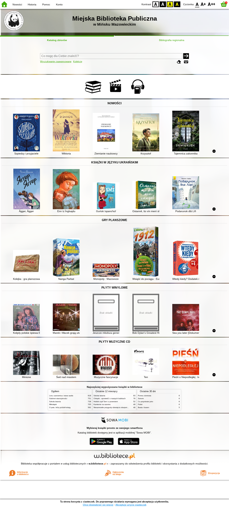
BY (177, 4)
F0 (197, 4)
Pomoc (46, 4)
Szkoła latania (55, 401)
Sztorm (141, 398)
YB (170, 4)
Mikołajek (53, 404)
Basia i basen (143, 407)
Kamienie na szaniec (102, 404)
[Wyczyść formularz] (179, 62)
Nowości (17, 4)
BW (162, 4)
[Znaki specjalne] (186, 62)
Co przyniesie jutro (145, 401)
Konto (59, 4)
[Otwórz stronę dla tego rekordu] (27, 133)
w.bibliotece (97, 463)
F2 (211, 4)
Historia (32, 4)
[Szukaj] (186, 56)
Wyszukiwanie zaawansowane (55, 61)
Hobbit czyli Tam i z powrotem (106, 401)
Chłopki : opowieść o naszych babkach (110, 398)
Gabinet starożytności (58, 398)
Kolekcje (77, 61)
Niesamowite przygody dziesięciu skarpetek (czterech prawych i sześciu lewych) (126, 407)
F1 (203, 4)
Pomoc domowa (144, 396)
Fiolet (140, 404)
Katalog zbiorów (57, 40)
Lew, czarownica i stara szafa (61, 396)
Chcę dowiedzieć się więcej (98, 505)
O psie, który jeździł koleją (59, 407)
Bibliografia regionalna (171, 40)
